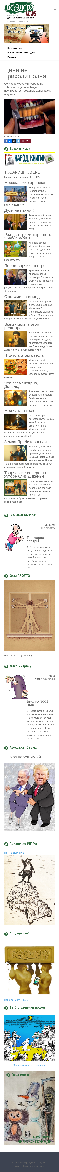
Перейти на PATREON (16, 1000)
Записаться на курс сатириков (29, 1065)
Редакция (12, 57)
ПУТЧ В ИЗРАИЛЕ (14, 853)
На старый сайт (15, 48)
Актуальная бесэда (23, 747)
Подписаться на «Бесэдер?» (21, 52)
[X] (14, 141)
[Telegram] (18, 141)
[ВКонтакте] (10, 141)
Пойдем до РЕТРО (23, 844)
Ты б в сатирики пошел (27, 1007)
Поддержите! (19, 933)
